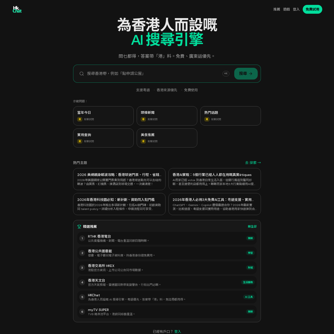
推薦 (276, 9)
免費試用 (312, 9)
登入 (296, 9)
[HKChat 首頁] (17, 9)
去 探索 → (253, 163)
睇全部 (252, 227)
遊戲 (286, 9)
